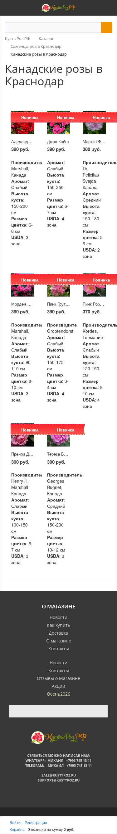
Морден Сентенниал (30, 304)
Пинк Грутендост (63, 304)
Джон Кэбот (58, 141)
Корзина (17, 829)
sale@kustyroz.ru (58, 775)
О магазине (58, 641)
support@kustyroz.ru (59, 780)
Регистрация (36, 822)
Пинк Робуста (95, 304)
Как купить (58, 625)
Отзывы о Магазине (58, 678)
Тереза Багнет (60, 454)
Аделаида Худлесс (29, 141)
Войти (16, 822)
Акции (58, 686)
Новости (58, 617)
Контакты (58, 649)
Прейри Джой (23, 454)
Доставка (58, 633)
